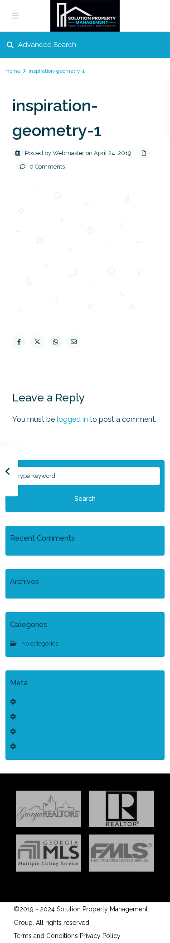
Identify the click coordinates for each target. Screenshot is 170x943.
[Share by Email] (73, 342)
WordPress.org (40, 746)
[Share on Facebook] (19, 342)
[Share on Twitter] (37, 342)
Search (85, 498)
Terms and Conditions (46, 935)
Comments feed (41, 731)
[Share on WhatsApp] (55, 342)
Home (12, 71)
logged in (72, 419)
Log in (28, 701)
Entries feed (36, 716)
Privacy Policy (100, 935)
